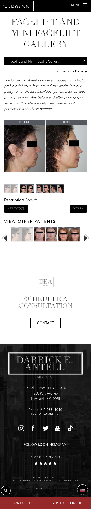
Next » (78, 208)
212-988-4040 (19, 6)
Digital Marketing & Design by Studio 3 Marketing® (45, 480)
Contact (45, 322)
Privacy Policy (45, 488)
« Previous (16, 208)
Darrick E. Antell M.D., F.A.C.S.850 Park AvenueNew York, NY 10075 (45, 393)
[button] (21, 428)
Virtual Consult (68, 503)
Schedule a (45, 302)
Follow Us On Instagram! (45, 444)
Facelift (31, 199)
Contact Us (23, 503)
